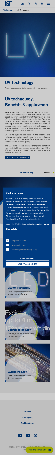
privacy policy (43, 224)
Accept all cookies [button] (27, 264)
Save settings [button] (27, 259)
